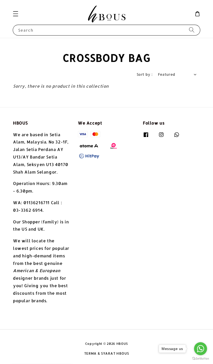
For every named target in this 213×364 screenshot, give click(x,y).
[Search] (191, 30)
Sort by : (145, 74)
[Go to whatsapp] (200, 348)
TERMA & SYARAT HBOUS (106, 353)
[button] (15, 13)
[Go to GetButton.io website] (200, 358)
